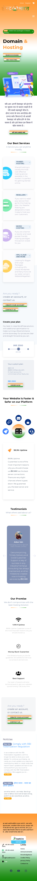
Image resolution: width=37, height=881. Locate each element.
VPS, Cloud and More (21, 256)
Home (23, 849)
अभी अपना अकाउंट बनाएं (18, 132)
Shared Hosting (20, 163)
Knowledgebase (26, 854)
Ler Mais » (8, 774)
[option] (18, 45)
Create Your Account (15, 305)
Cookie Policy (25, 857)
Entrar (22, 3)
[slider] (18, 349)
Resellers (21, 195)
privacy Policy (25, 860)
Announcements (26, 851)
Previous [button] (3, 555)
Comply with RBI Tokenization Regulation (17, 745)
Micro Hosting (20, 227)
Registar (28, 3)
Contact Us (11, 310)
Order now (15, 385)
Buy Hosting (12, 60)
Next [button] (33, 555)
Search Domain (12, 55)
